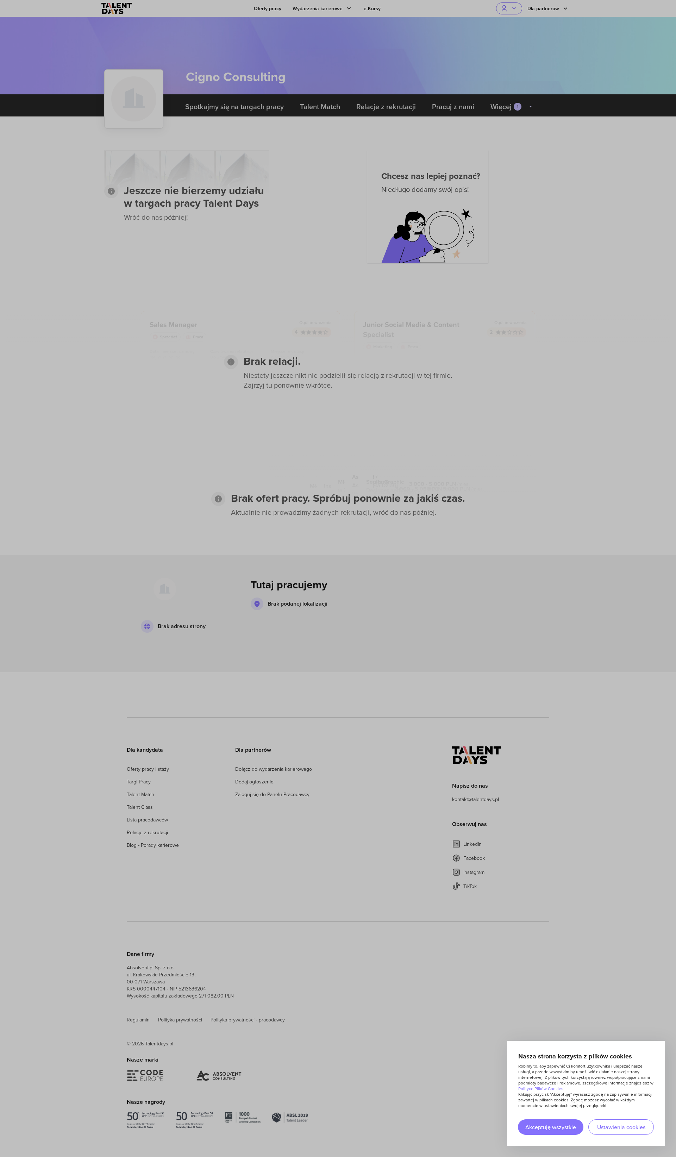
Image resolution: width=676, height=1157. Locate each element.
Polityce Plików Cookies (540, 1089)
